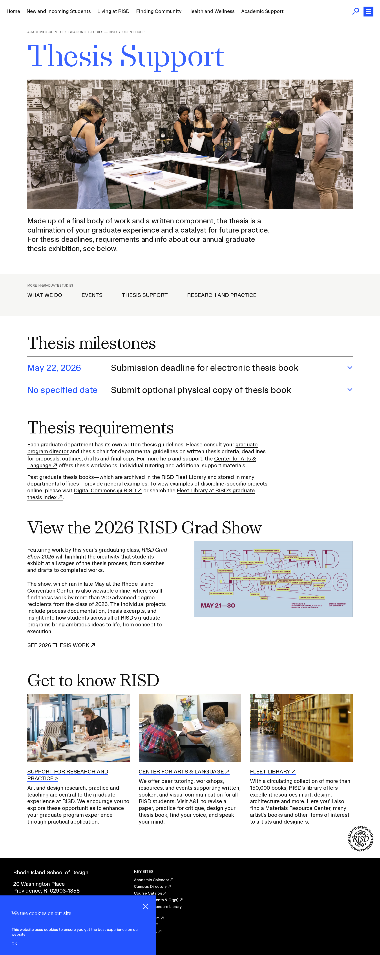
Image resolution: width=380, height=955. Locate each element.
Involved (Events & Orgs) (156, 900)
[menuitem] (13, 11)
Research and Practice (221, 295)
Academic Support (262, 11)
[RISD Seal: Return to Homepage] (360, 850)
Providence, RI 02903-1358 (46, 890)
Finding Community (159, 11)
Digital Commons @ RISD (105, 490)
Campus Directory (150, 886)
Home (13, 11)
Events (92, 295)
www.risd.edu (145, 931)
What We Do (44, 295)
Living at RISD (113, 11)
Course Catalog (148, 893)
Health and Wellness (211, 11)
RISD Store (144, 925)
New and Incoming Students (59, 11)
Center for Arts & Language (181, 771)
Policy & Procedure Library (158, 906)
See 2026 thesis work (58, 645)
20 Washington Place (39, 884)
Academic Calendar (151, 880)
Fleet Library (270, 771)
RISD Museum (147, 918)
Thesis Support (145, 295)
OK (14, 944)
